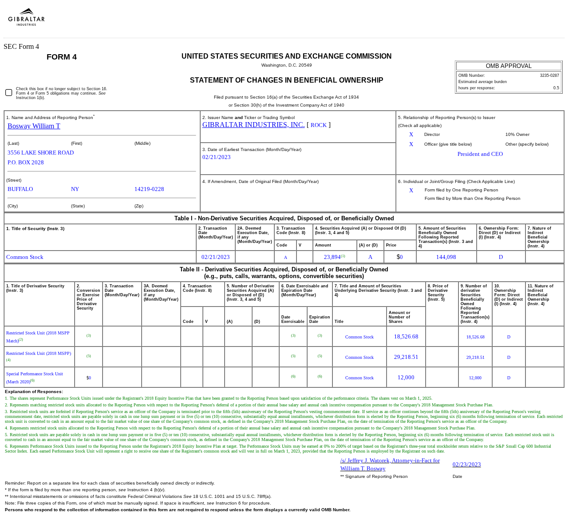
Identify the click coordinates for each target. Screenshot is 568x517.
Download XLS (549, 21)
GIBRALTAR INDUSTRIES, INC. (253, 124)
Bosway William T (34, 126)
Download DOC (526, 21)
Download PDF (537, 21)
